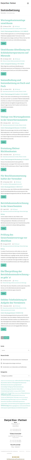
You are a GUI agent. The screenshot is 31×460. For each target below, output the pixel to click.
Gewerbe (13, 388)
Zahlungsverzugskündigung (8, 407)
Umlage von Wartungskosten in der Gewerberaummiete (15, 118)
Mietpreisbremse (25, 393)
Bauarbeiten (4, 382)
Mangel (10, 393)
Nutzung (16, 397)
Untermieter (4, 403)
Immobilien (5, 184)
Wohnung (5, 405)
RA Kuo (16, 280)
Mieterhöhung (18, 393)
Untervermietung (12, 403)
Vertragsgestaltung (22, 403)
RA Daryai (17, 26)
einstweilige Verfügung (7, 386)
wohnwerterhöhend (25, 405)
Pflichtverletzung (5, 399)
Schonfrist (3, 401)
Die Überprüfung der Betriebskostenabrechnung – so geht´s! (15, 274)
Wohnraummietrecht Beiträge (18, 282)
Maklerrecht (4, 393)
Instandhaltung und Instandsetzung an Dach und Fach (15, 83)
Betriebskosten (22, 382)
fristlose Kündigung (6, 388)
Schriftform (9, 401)
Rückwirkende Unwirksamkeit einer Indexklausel (15, 359)
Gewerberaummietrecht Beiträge (11, 211)
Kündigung (16, 391)
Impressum (28, 451)
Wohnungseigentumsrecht (15, 184)
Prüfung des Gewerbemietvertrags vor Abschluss (14, 237)
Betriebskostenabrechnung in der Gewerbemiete (14, 204)
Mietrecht (6, 394)
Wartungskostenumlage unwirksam (12, 363)
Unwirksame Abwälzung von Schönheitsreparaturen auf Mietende (15, 52)
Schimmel (24, 399)
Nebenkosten (9, 397)
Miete (13, 393)
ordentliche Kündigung (23, 397)
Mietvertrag (22, 395)
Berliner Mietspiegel (13, 382)
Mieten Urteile (22, 28)
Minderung (3, 397)
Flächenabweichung (18, 386)
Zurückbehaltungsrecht (21, 407)
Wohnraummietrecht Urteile (17, 61)
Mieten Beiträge (24, 211)
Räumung (12, 399)
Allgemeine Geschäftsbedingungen (8, 380)
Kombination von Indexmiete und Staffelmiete (15, 367)
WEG (28, 403)
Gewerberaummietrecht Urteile (10, 28)
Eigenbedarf (18, 384)
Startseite (3, 13)
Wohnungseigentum (14, 405)
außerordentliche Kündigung (22, 380)
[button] (28, 3)
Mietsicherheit (15, 395)
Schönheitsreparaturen (19, 401)
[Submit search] (28, 350)
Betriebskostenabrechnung (8, 384)
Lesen (3, 43)
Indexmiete (19, 388)
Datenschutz (21, 451)
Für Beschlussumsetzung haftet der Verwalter (13, 177)
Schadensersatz (18, 399)
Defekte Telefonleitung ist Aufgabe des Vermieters (14, 301)
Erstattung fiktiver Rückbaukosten (10, 150)
